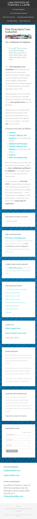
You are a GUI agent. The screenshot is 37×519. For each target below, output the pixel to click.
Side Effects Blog (11, 309)
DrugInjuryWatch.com (12, 470)
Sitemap (8, 312)
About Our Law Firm (12, 296)
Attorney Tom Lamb (12, 299)
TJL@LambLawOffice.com (13, 496)
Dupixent (12, 133)
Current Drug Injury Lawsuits (16, 289)
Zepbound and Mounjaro (18, 144)
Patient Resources (11, 306)
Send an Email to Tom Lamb (15, 333)
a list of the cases (15, 268)
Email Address (10, 434)
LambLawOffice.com (11, 475)
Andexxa (12, 155)
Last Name (9, 445)
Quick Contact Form (13, 328)
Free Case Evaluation (13, 293)
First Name (9, 439)
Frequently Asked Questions (15, 302)
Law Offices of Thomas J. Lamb (18, 3)
